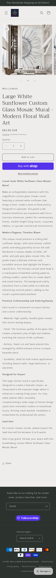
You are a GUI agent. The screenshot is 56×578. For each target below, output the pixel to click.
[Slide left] (21, 80)
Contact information (29, 571)
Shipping (5, 134)
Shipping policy (45, 566)
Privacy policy (13, 566)
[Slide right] (34, 80)
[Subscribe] (46, 506)
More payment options (28, 174)
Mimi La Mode (15, 562)
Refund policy (47, 562)
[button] (6, 12)
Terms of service (29, 566)
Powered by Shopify (30, 562)
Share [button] (8, 463)
